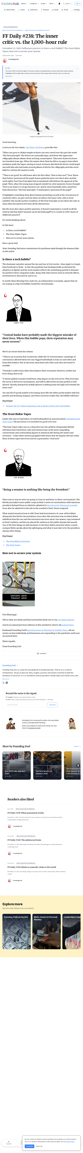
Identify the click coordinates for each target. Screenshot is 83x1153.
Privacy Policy (70, 1142)
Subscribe (52, 705)
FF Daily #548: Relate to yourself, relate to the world (31, 867)
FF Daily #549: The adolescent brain (24, 840)
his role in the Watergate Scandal (62, 505)
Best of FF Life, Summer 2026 (15, 772)
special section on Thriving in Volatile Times (47, 630)
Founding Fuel (17, 826)
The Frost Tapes (13, 545)
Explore (23, 4)
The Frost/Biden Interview (18, 541)
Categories (33, 4)
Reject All (39, 1146)
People (43, 4)
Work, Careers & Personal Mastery (12, 30)
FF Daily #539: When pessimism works (25, 813)
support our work (34, 728)
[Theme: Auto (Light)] (59, 3)
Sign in (78, 4)
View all (76, 746)
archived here (67, 625)
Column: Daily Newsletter (10, 27)
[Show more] (77, 69)
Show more (8, 76)
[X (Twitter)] (3, 683)
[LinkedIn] (7, 683)
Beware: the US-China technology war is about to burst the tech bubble (38, 406)
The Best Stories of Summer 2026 (44, 772)
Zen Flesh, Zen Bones (35, 147)
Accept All (29, 1146)
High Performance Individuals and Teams (37, 30)
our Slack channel (66, 620)
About (51, 4)
